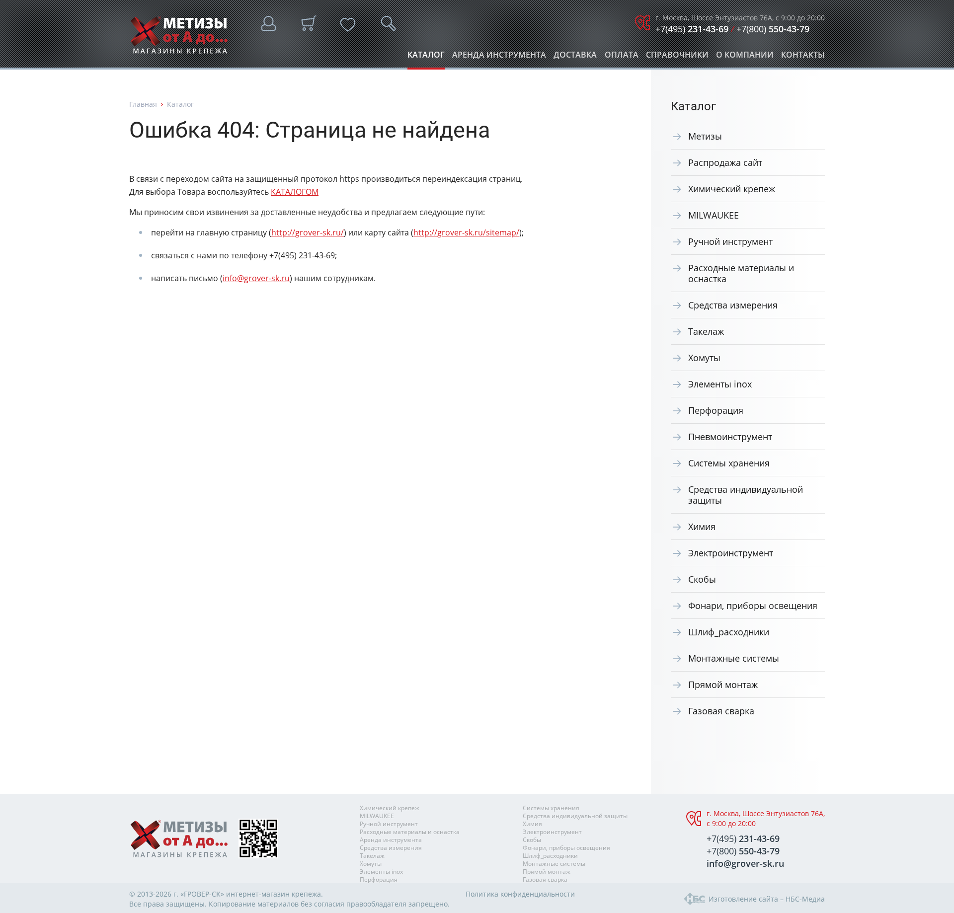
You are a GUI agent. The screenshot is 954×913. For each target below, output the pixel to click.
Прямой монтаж (723, 684)
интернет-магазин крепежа (273, 894)
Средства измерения (733, 305)
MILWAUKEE (713, 215)
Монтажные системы (733, 658)
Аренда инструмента (499, 57)
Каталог (426, 57)
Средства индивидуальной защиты (745, 495)
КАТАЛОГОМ (294, 191)
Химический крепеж (731, 188)
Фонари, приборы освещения (752, 605)
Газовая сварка (721, 710)
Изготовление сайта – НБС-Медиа (767, 899)
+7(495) (691, 29)
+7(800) (772, 29)
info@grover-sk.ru (256, 278)
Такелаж (706, 331)
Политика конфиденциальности (520, 894)
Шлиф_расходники (728, 631)
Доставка (575, 57)
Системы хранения (729, 462)
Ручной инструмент (730, 241)
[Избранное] (348, 25)
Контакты (803, 57)
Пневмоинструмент (730, 436)
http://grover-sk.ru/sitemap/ (466, 232)
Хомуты (704, 357)
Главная (143, 104)
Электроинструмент (730, 552)
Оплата (621, 57)
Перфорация (715, 410)
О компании (745, 57)
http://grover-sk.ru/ (307, 232)
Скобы (702, 579)
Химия (702, 526)
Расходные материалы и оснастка (741, 273)
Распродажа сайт (725, 162)
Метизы (705, 136)
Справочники (677, 57)
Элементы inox (720, 384)
